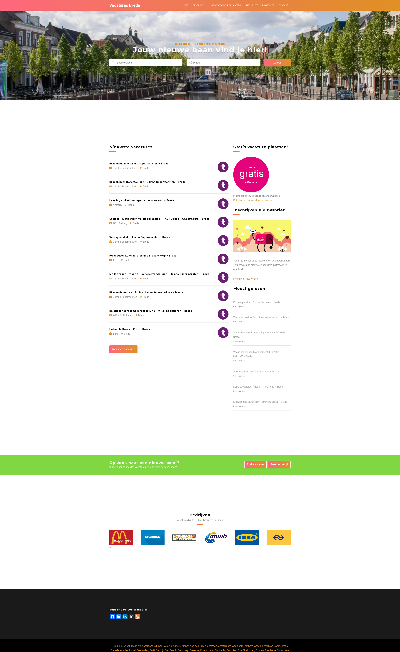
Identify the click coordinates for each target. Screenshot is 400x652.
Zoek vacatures (255, 464)
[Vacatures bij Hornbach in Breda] (153, 538)
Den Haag (183, 650)
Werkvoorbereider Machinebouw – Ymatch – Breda (261, 317)
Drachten (232, 650)
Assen (257, 646)
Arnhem (249, 646)
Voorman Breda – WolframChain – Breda (256, 371)
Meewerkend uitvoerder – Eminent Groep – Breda (260, 401)
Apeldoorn (237, 646)
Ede (240, 650)
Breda (284, 646)
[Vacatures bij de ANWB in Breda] (184, 537)
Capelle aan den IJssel (123, 650)
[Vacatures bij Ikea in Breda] (216, 537)
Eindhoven (248, 650)
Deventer (194, 650)
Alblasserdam (145, 646)
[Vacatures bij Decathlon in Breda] (121, 537)
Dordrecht (220, 650)
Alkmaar (158, 646)
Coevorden (142, 650)
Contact (283, 5)
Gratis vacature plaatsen (226, 5)
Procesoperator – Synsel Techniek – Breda (256, 302)
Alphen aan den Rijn (193, 646)
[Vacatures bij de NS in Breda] (247, 537)
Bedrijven (198, 5)
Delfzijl (160, 650)
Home (185, 5)
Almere (177, 646)
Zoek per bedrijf (279, 464)
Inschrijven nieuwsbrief (260, 5)
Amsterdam (224, 646)
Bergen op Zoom (271, 646)
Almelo (168, 646)
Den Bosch (171, 650)
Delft (152, 650)
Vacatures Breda (124, 5)
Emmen (259, 650)
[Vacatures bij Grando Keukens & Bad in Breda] (279, 537)
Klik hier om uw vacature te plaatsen (253, 200)
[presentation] (109, 547)
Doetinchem (207, 650)
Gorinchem (283, 650)
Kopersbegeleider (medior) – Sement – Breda (258, 386)
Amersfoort (211, 646)
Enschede (270, 650)
